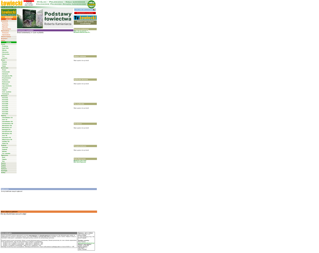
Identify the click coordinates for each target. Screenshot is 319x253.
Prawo (3, 60)
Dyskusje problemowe (81, 29)
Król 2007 (5, 105)
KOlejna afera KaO (80, 160)
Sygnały (4, 149)
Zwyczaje (5, 147)
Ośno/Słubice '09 (7, 121)
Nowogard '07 (6, 129)
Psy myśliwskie (79, 104)
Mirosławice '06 (7, 133)
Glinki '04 (5, 143)
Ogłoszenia (4, 155)
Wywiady (5, 27)
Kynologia (4, 170)
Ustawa (4, 64)
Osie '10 (4, 119)
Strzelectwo (5, 54)
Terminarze (5, 94)
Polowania (5, 32)
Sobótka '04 (5, 141)
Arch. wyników (6, 92)
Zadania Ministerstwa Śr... (83, 32)
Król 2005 (5, 109)
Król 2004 (5, 111)
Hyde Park (5, 48)
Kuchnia (4, 58)
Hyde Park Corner (80, 159)
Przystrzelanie (6, 78)
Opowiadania (5, 30)
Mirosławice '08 (7, 125)
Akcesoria (5, 52)
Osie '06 (4, 135)
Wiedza (4, 50)
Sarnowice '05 (6, 137)
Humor (3, 40)
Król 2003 (5, 113)
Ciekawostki (6, 72)
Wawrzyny (5, 84)
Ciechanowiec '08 (7, 123)
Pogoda (3, 165)
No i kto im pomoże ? (81, 31)
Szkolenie (5, 74)
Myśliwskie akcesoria (81, 79)
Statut (4, 66)
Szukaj (3, 172)
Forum (3, 44)
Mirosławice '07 (7, 127)
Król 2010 (5, 99)
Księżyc (3, 167)
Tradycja (3, 145)
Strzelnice (5, 80)
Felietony (5, 23)
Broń (3, 157)
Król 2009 (5, 101)
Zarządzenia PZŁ (7, 76)
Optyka (4, 90)
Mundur (4, 151)
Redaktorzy (4, 21)
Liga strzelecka (7, 86)
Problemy (5, 46)
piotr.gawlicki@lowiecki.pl (86, 243)
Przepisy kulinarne (80, 146)
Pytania (4, 62)
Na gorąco (4, 38)
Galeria (3, 163)
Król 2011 (5, 97)
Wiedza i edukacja (80, 56)
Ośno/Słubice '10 (7, 117)
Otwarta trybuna (6, 36)
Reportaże (5, 25)
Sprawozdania (6, 29)
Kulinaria (4, 168)
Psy (3, 56)
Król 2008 (5, 103)
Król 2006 (5, 107)
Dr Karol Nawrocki (80, 162)
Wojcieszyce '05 (7, 139)
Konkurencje (6, 82)
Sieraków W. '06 (7, 131)
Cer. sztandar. (6, 153)
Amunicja (5, 88)
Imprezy (3, 115)
